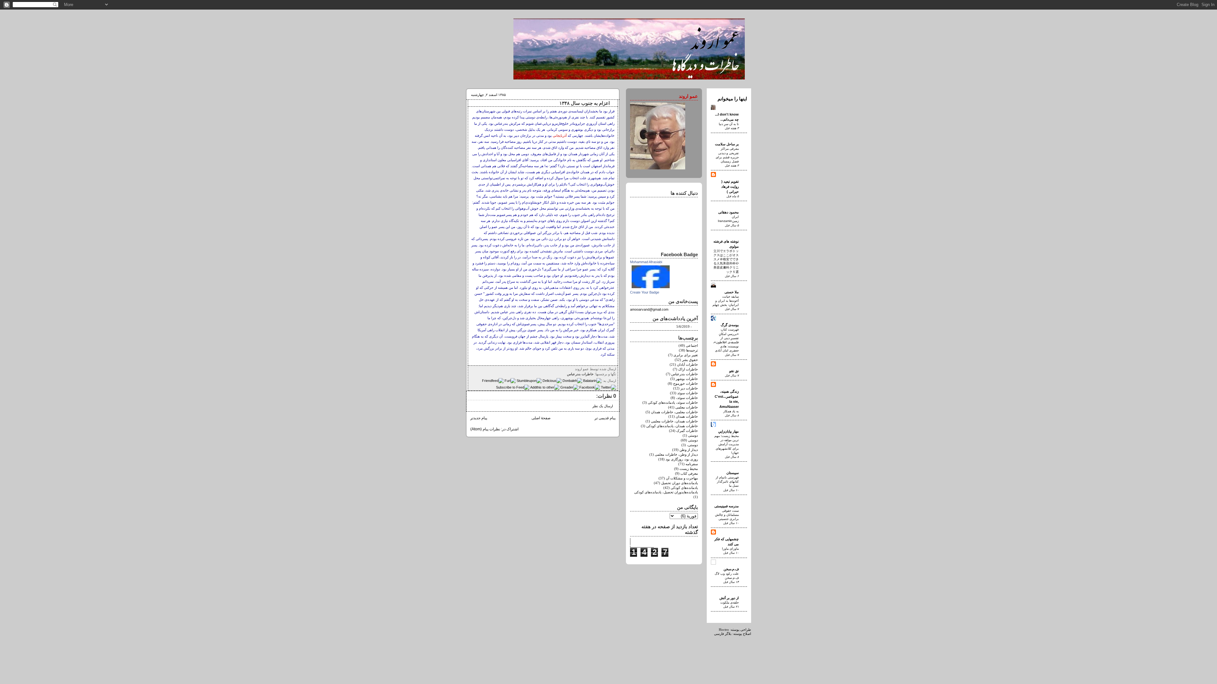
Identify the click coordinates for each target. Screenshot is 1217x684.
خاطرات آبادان (687, 364)
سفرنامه (692, 464)
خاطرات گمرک (687, 431)
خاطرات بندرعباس (580, 374)
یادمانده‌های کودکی (684, 488)
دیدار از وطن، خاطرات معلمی (676, 454)
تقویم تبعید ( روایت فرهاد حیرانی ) (730, 186)
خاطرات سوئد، (687, 398)
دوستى (693, 435)
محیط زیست (688, 469)
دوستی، (692, 445)
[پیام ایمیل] (573, 369)
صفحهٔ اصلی (541, 418)
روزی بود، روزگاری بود (682, 459)
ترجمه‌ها (692, 350)
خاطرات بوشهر (687, 379)
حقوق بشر (690, 360)
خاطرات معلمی (686, 407)
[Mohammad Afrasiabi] (650, 288)
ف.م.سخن (731, 569)
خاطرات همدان (687, 416)
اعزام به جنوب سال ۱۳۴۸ (584, 103)
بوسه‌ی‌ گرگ (730, 325)
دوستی (693, 440)
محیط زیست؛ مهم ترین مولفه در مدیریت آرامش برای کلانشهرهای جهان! (726, 444)
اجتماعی (692, 345)
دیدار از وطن (688, 450)
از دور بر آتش (729, 598)
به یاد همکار (731, 411)
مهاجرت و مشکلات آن (682, 478)
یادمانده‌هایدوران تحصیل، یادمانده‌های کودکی (666, 492)
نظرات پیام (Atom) (485, 429)
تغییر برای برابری (685, 355)
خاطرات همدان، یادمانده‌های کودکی (672, 426)
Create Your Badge (644, 292)
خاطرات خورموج (685, 383)
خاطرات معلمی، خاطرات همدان (674, 412)
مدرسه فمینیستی (726, 506)
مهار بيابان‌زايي (728, 431)
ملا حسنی (731, 292)
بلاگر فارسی (722, 634)
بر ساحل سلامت (727, 144)
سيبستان (732, 473)
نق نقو (734, 371)
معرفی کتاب (689, 473)
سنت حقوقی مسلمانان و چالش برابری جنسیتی (727, 515)
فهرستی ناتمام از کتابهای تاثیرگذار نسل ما (727, 481)
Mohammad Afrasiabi (646, 262)
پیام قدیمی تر (605, 418)
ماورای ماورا (730, 548)
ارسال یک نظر (602, 406)
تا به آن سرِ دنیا (729, 124)
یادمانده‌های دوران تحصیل (679, 483)
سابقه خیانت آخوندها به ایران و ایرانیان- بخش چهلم (725, 301)
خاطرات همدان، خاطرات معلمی (674, 421)
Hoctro (724, 629)
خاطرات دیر (689, 388)
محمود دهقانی (728, 212)
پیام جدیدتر (478, 418)
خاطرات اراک (688, 369)
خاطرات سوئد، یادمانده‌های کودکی (673, 402)
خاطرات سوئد (687, 393)
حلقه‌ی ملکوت (729, 602)
